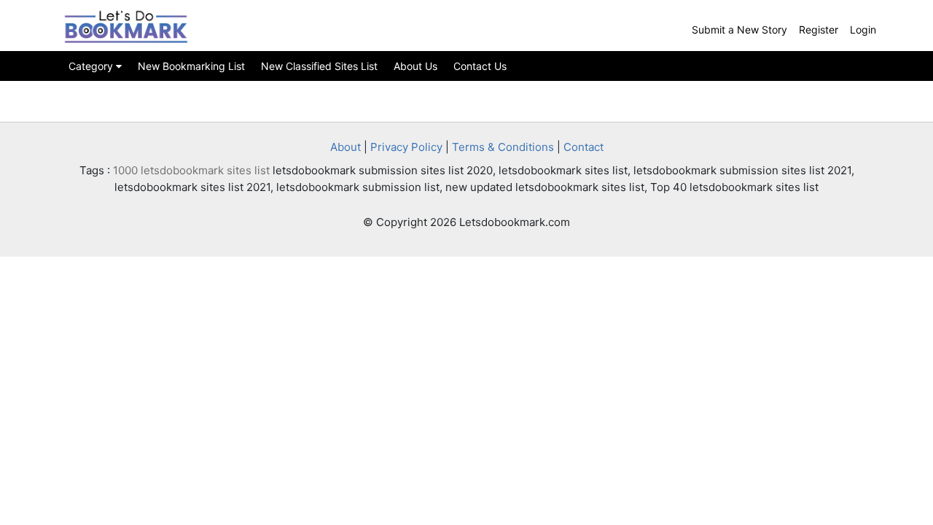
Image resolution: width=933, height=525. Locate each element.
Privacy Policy (406, 147)
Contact (583, 147)
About (345, 147)
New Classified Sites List (319, 66)
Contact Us (480, 66)
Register (818, 29)
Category (92, 66)
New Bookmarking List (191, 66)
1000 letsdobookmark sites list (191, 170)
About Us (415, 66)
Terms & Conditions (503, 147)
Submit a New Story (739, 29)
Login (863, 29)
